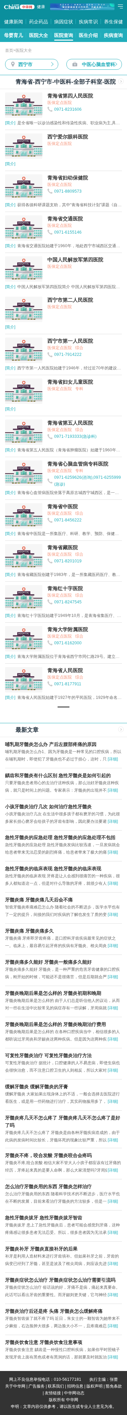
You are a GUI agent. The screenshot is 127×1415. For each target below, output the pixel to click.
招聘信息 (75, 1386)
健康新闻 (13, 21)
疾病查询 (113, 35)
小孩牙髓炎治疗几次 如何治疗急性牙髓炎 (48, 806)
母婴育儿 (13, 35)
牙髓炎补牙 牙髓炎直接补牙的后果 (41, 1248)
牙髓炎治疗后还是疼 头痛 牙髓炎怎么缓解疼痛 (54, 1311)
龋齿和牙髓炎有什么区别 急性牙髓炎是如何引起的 (58, 775)
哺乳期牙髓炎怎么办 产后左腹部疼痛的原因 (51, 744)
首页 (9, 50)
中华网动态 (74, 1393)
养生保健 (113, 21)
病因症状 (63, 21)
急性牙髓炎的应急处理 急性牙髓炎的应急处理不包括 (60, 837)
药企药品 (38, 21)
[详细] (113, 759)
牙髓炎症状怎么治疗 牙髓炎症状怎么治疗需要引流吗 (60, 1280)
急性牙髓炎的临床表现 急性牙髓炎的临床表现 (53, 868)
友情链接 (53, 1393)
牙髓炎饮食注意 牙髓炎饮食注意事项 (43, 1342)
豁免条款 (114, 1386)
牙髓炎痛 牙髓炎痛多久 (29, 931)
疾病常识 (88, 21)
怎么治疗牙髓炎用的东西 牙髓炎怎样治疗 (48, 1186)
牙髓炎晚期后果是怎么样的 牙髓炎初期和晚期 (53, 993)
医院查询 (63, 35)
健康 (41, 6)
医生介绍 (88, 35)
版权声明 (94, 1386)
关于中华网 (15, 1386)
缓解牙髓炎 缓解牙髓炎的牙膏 (36, 1086)
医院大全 (38, 35)
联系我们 (56, 1386)
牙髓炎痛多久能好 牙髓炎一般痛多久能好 (48, 962)
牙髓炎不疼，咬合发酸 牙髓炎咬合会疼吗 (48, 1155)
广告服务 (36, 1386)
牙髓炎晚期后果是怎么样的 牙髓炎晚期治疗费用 (55, 1024)
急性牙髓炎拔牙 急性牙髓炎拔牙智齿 (43, 1217)
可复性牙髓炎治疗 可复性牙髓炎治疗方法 (48, 1055)
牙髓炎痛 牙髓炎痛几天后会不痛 (39, 899)
